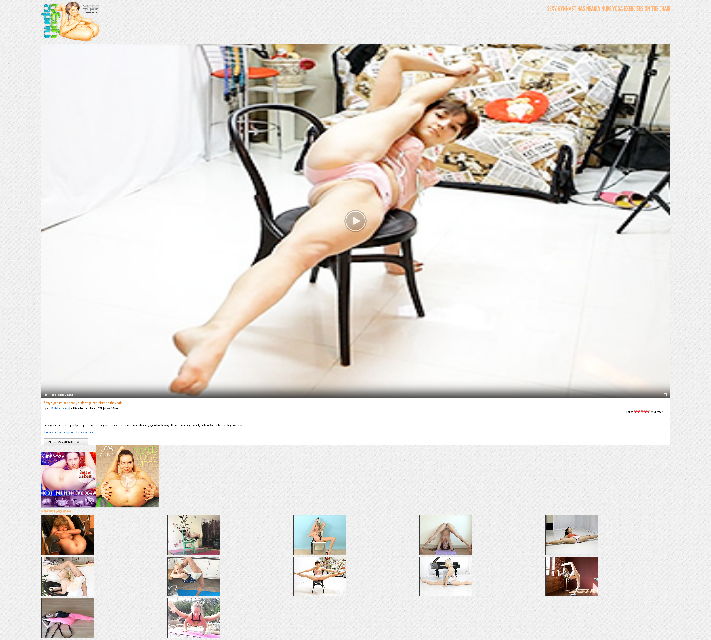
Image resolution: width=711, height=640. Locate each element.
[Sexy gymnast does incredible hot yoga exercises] (571, 554)
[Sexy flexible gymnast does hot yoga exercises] (67, 595)
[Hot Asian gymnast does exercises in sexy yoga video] (67, 637)
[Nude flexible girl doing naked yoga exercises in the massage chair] (67, 554)
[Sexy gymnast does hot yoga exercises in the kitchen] (193, 595)
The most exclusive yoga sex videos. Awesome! (69, 432)
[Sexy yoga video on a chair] (193, 554)
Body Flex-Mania (60, 408)
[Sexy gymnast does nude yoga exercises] (445, 554)
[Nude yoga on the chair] (319, 554)
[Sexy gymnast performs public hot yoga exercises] (193, 637)
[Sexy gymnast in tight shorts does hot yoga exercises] (571, 595)
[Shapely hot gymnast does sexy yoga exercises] (445, 595)
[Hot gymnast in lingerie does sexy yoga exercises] (319, 595)
